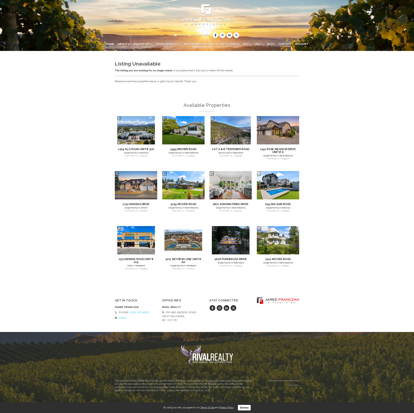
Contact (284, 43)
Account (301, 43)
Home (110, 43)
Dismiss (244, 407)
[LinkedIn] (229, 35)
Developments (167, 43)
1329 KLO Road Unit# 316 (136, 149)
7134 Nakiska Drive (136, 204)
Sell (258, 43)
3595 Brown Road (183, 149)
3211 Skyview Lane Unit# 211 (183, 260)
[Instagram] (222, 35)
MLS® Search (230, 43)
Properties (142, 43)
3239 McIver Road (183, 204)
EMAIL (181, 35)
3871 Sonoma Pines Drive (231, 204)
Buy (246, 43)
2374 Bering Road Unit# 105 (136, 260)
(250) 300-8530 (200, 35)
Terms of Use (207, 407)
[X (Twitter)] (236, 35)
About (123, 43)
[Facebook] (215, 35)
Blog (270, 43)
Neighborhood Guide (199, 43)
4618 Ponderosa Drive (230, 259)
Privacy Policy (293, 385)
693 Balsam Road (278, 204)
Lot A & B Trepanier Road (230, 149)
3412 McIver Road (278, 259)
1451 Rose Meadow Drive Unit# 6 (278, 150)
